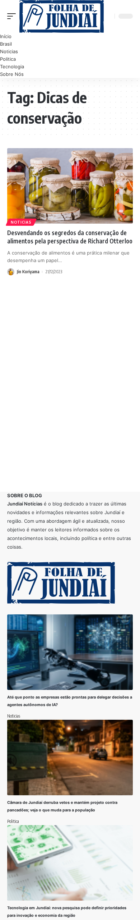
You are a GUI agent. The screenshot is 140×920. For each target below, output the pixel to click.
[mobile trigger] (13, 16)
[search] (108, 16)
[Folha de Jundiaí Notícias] (61, 16)
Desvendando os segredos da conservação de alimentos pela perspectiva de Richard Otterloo (69, 237)
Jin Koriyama (28, 271)
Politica (13, 821)
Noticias (21, 222)
